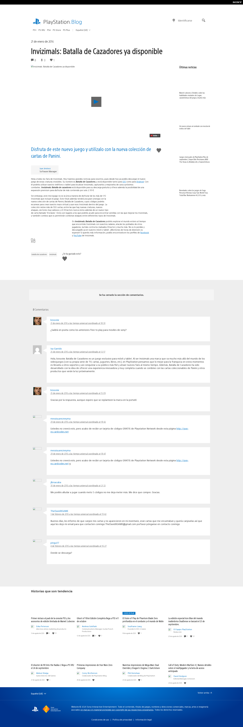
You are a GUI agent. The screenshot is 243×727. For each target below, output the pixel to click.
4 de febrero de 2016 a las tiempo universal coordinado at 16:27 (78, 545)
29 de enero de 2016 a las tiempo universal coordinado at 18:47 (78, 453)
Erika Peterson (42, 626)
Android (140, 181)
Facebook (144, 232)
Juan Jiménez (45, 168)
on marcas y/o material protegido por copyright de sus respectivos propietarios (117, 709)
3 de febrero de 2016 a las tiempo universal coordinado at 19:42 (78, 514)
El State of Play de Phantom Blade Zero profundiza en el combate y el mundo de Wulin (143, 620)
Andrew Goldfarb (89, 626)
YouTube (78, 235)
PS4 (49, 30)
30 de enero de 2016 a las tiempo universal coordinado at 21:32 (78, 485)
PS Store (57, 30)
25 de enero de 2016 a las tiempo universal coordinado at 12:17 (77, 351)
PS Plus (66, 30)
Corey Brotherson (89, 673)
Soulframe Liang (135, 626)
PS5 (34, 30)
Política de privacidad (122, 719)
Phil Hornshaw (134, 673)
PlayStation (62, 21)
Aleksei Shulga (42, 673)
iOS (124, 181)
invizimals (52, 254)
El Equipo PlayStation (183, 629)
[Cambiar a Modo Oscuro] (173, 20)
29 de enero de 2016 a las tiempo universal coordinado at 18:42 (78, 421)
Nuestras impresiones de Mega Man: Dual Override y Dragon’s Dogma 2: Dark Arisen (141, 666)
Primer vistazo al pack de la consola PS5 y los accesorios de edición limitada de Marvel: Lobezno (53, 620)
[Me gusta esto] (53, 633)
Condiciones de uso (100, 719)
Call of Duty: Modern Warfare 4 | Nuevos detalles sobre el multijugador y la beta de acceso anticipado (189, 667)
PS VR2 (41, 30)
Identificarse (185, 20)
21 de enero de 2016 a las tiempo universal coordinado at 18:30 (77, 323)
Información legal (143, 719)
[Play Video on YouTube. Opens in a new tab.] (155, 135)
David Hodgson (180, 676)
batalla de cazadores (39, 254)
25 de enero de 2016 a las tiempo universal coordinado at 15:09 (78, 393)
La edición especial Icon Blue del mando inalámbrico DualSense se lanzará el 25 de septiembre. (186, 621)
